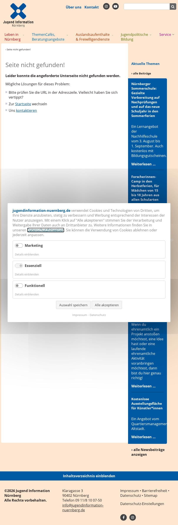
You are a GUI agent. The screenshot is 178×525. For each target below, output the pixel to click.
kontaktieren (26, 110)
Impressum (129, 490)
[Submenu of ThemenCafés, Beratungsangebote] (67, 35)
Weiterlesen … (143, 164)
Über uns (73, 7)
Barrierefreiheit (154, 490)
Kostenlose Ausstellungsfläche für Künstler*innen (147, 403)
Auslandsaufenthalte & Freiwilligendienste (93, 37)
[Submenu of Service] (173, 35)
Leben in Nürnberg (13, 37)
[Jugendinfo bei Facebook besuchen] (106, 6)
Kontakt (91, 7)
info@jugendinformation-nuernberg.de (83, 507)
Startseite (23, 104)
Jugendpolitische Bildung (134, 37)
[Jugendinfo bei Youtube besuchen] (115, 6)
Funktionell (35, 285)
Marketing (34, 245)
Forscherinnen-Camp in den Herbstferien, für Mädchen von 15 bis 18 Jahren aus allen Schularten (145, 188)
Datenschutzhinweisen (45, 229)
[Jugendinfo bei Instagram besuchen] (132, 517)
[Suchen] (173, 6)
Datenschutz (130, 495)
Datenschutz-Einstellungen (142, 503)
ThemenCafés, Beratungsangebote (48, 37)
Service (165, 34)
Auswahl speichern (73, 305)
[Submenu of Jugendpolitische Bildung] (150, 35)
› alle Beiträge (141, 73)
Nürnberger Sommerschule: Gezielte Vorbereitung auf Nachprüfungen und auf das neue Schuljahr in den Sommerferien (145, 100)
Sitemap (150, 495)
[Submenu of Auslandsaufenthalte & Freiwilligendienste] (112, 35)
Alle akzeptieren (107, 305)
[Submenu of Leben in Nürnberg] (23, 35)
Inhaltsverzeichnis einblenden (89, 476)
